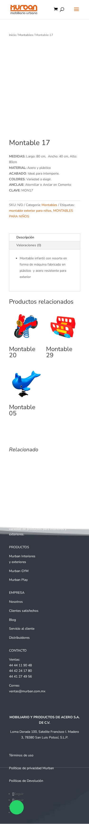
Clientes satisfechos (23, 610)
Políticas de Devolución (26, 781)
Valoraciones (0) (28, 245)
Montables (25, 35)
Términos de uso (21, 755)
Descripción (25, 237)
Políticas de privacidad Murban (31, 768)
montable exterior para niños (30, 210)
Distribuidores (19, 637)
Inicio (12, 35)
